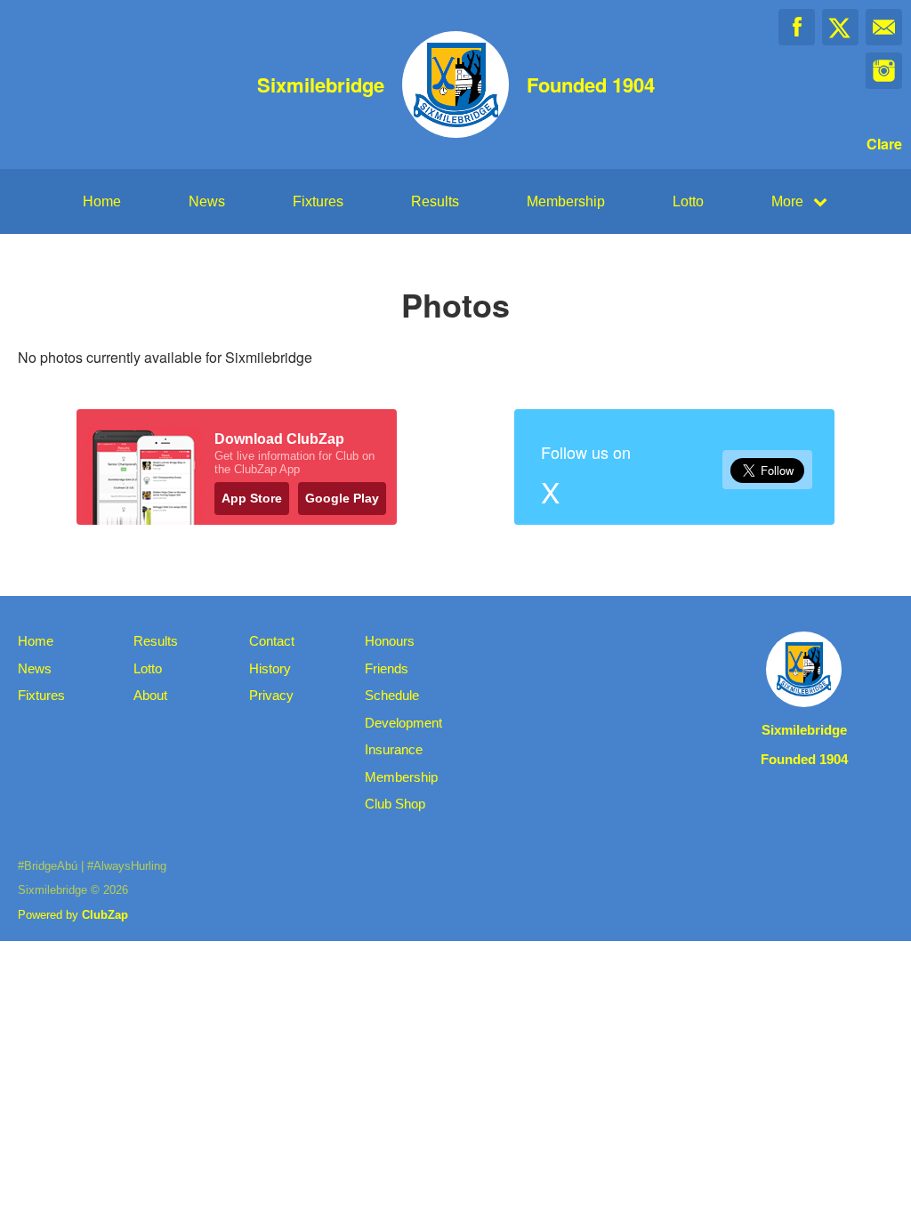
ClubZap (105, 914)
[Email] (884, 27)
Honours (390, 640)
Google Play (342, 498)
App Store (252, 498)
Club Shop (395, 803)
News (207, 201)
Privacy (271, 695)
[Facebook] (796, 27)
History (270, 668)
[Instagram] (884, 70)
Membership (566, 201)
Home (102, 201)
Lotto (688, 201)
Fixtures (318, 201)
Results (435, 201)
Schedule (392, 695)
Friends (386, 668)
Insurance (394, 749)
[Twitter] (840, 27)
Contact (271, 640)
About (150, 695)
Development (403, 722)
